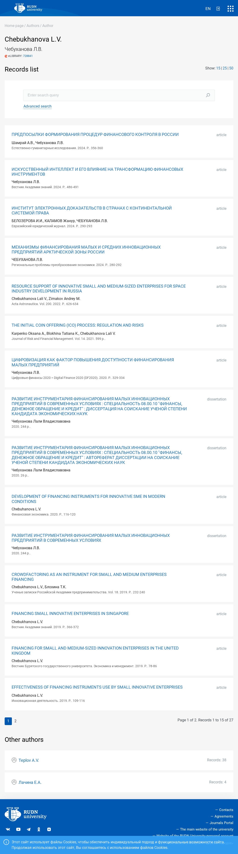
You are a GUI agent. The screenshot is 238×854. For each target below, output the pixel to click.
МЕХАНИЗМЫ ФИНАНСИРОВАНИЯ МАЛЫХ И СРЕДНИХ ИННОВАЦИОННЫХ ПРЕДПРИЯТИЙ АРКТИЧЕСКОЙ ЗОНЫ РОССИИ (86, 249)
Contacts (226, 810)
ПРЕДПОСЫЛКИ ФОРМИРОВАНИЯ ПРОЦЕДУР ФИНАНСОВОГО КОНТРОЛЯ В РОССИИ (95, 134)
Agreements (224, 816)
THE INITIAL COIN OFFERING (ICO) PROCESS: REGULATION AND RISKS (78, 325)
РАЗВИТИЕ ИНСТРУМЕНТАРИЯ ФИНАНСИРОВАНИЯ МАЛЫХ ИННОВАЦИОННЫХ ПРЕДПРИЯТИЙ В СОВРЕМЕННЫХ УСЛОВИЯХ (91, 538)
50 (231, 68)
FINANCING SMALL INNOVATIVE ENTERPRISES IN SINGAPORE (70, 613)
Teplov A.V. (29, 760)
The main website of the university (206, 829)
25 (225, 68)
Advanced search (37, 106)
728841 (28, 56)
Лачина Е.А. (30, 782)
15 (218, 68)
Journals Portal (221, 823)
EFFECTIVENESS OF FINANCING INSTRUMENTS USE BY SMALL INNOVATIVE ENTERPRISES (97, 687)
